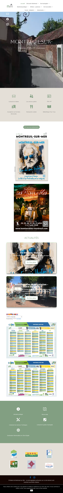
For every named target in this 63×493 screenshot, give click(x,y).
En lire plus (31, 262)
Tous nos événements (32, 127)
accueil (23, 3)
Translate (18, 318)
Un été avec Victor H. (31, 252)
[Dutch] (17, 314)
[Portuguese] (15, 314)
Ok (31, 490)
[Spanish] (9, 314)
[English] (7, 314)
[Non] (61, 489)
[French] (13, 314)
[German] (11, 314)
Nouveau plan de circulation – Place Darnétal (31, 285)
